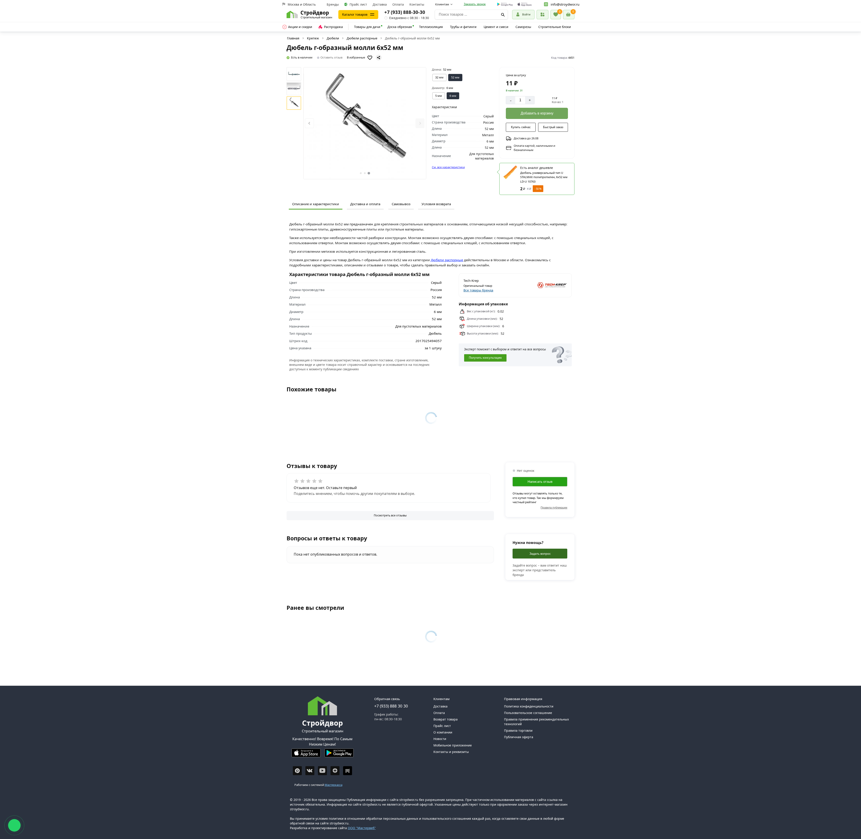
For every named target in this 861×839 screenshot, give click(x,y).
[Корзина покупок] (568, 14)
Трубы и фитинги (463, 27)
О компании (442, 732)
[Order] (542, 14)
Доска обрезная (399, 27)
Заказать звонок (475, 4)
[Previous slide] (309, 123)
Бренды (333, 4)
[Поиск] (503, 14)
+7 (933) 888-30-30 (404, 12)
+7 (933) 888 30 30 (391, 706)
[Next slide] (419, 123)
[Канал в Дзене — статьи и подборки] (334, 770)
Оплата (398, 4)
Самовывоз (401, 204)
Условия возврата (436, 204)
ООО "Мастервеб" (362, 828)
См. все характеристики (448, 167)
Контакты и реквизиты (451, 752)
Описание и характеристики (315, 204)
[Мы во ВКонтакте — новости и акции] (309, 770)
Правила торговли (518, 730)
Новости (439, 739)
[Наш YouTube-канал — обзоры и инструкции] (322, 770)
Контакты (416, 4)
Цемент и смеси (496, 27)
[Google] (505, 4)
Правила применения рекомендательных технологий (536, 721)
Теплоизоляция (431, 27)
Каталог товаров (354, 14)
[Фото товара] (365, 123)
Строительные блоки (554, 27)
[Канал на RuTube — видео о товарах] (347, 770)
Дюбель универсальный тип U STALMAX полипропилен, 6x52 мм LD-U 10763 (543, 177)
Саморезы (523, 27)
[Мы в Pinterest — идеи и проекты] (297, 770)
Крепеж (313, 38)
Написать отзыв (540, 481)
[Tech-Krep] (541, 285)
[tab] (361, 173)
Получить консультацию (485, 357)
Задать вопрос (540, 553)
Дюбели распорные (362, 38)
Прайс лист (358, 4)
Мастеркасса (333, 785)
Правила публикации (554, 507)
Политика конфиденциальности (528, 706)
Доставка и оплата (365, 204)
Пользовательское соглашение (528, 713)
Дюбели (333, 38)
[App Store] (306, 754)
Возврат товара (445, 719)
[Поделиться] (379, 57)
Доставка (380, 4)
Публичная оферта (518, 737)
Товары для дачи (367, 27)
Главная (293, 38)
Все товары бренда (478, 290)
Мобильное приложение (452, 745)
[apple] (524, 4)
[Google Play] (339, 754)
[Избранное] (555, 14)
